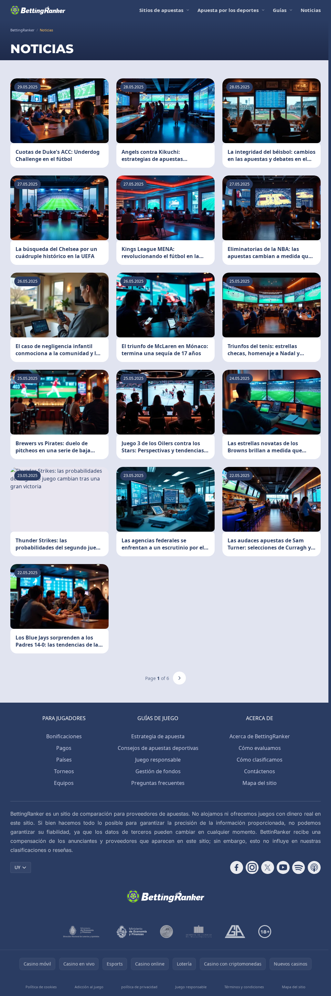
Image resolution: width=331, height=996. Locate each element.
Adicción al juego (89, 986)
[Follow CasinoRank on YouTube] (283, 867)
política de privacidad (139, 986)
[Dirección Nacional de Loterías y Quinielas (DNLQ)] (81, 931)
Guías (279, 10)
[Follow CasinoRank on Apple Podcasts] (314, 867)
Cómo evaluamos (260, 748)
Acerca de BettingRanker (260, 736)
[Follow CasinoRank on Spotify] (298, 867)
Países (64, 759)
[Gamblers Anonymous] (235, 931)
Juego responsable (158, 759)
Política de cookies (41, 986)
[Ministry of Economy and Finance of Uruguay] (131, 931)
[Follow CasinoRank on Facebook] (236, 867)
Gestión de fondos (158, 771)
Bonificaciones (64, 736)
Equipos (64, 783)
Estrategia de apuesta (158, 736)
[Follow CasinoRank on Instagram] (252, 867)
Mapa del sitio (259, 783)
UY (17, 867)
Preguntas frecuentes (158, 783)
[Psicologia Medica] (199, 931)
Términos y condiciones (244, 986)
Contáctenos (259, 771)
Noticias (311, 10)
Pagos (63, 748)
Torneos (64, 771)
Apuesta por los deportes (228, 10)
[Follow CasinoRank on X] (267, 867)
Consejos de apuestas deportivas (158, 748)
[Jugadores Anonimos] (166, 931)
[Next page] (179, 678)
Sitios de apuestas (161, 10)
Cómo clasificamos (260, 759)
